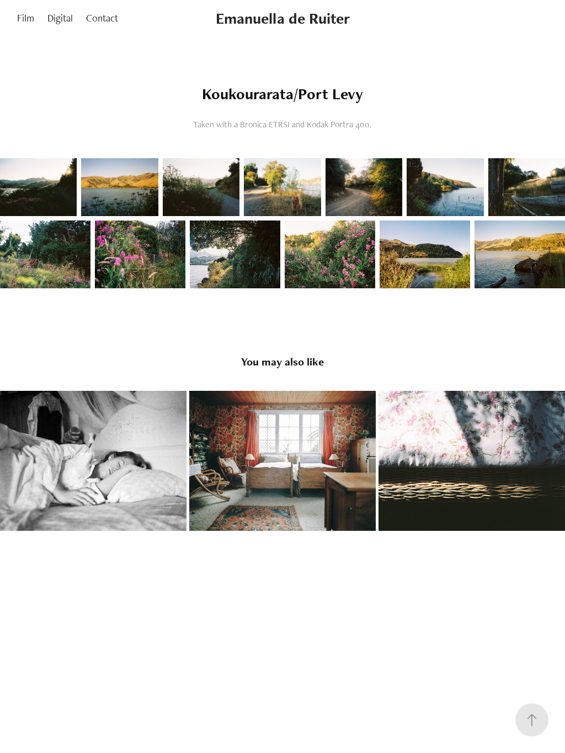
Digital (60, 18)
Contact (102, 18)
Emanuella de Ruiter (283, 18)
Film (25, 18)
